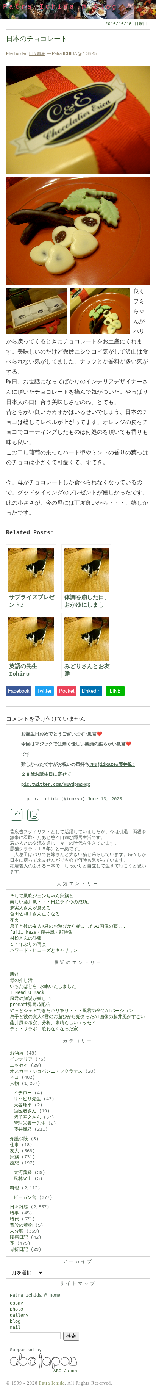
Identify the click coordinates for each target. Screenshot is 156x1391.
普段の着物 (21, 1225)
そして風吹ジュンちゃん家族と (41, 896)
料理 (14, 1188)
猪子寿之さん (27, 1117)
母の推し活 (21, 980)
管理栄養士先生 (29, 1123)
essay (16, 1303)
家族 (14, 1157)
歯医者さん (25, 1111)
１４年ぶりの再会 (28, 944)
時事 (14, 1213)
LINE (115, 690)
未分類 (16, 1231)
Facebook (19, 690)
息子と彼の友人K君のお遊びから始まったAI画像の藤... (68, 926)
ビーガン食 (25, 1197)
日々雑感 (37, 53)
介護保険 (19, 1139)
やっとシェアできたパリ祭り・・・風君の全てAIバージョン (71, 1011)
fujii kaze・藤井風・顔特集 (41, 932)
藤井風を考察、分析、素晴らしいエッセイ (53, 1023)
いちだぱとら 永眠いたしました (43, 986)
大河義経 (23, 1172)
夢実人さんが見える (30, 908)
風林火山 (23, 1178)
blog (15, 1321)
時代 (14, 1219)
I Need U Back (27, 992)
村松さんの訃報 (26, 938)
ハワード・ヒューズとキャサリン (44, 950)
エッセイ (19, 1065)
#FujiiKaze (102, 764)
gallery (19, 1315)
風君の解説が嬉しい (30, 998)
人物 (14, 1083)
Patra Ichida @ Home (35, 1295)
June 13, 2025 (104, 799)
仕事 (14, 1145)
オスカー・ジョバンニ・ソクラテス (46, 1071)
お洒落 (16, 1053)
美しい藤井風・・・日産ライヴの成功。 (51, 902)
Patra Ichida (52, 1383)
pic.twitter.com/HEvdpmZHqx (55, 784)
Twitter (44, 690)
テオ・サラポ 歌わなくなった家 (44, 1029)
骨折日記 (19, 1249)
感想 (14, 1163)
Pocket (67, 690)
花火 (14, 920)
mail (15, 1327)
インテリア (21, 1059)
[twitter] (33, 815)
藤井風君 (23, 1129)
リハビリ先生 (27, 1099)
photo (16, 1309)
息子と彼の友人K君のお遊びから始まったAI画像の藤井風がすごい (77, 1017)
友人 (14, 1151)
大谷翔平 (23, 1105)
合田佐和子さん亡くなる (35, 914)
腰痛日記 (19, 1237)
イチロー (23, 1093)
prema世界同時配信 (30, 1005)
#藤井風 (124, 764)
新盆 (14, 974)
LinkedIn (91, 690)
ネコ (14, 1077)
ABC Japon (65, 1371)
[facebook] (17, 815)
